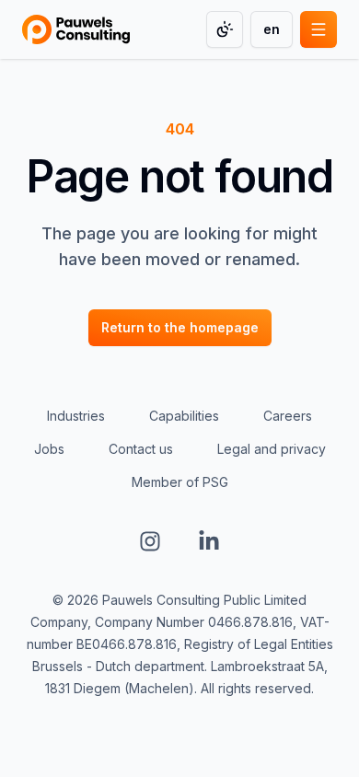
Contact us (141, 449)
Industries (76, 415)
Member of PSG (180, 482)
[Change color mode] (224, 29)
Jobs (49, 449)
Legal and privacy (271, 449)
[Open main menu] (318, 29)
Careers (287, 415)
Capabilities (184, 415)
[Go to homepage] (76, 29)
